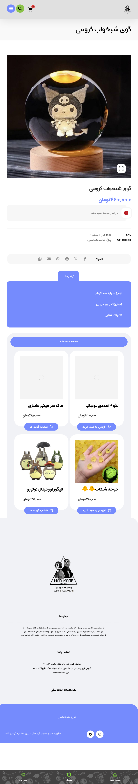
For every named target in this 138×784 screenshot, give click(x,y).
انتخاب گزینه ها (39, 427)
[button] (11, 8)
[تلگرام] (90, 734)
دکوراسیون (92, 240)
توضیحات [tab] (68, 276)
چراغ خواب (105, 240)
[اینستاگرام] (100, 734)
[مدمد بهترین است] (127, 9)
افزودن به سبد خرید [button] (94, 427)
